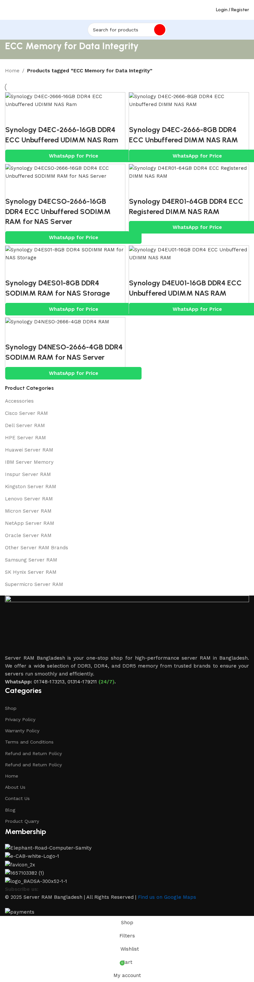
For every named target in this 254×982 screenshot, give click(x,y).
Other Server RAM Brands (36, 548)
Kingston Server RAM (30, 487)
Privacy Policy (20, 719)
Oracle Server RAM (28, 535)
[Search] (159, 29)
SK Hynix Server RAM (31, 572)
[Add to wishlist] (50, 116)
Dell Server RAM (25, 425)
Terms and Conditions (29, 742)
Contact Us (17, 798)
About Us (15, 787)
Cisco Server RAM (26, 413)
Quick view (31, 116)
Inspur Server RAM (28, 474)
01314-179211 (82, 682)
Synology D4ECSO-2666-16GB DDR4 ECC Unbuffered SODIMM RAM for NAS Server (58, 211)
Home (12, 71)
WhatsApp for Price (73, 156)
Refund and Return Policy (33, 753)
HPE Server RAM (25, 438)
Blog (10, 810)
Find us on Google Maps (167, 897)
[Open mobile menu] (8, 10)
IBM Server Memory (29, 462)
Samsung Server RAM (31, 560)
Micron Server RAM (28, 511)
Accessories (19, 401)
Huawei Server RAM (29, 450)
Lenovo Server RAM (29, 499)
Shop (11, 708)
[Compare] (13, 116)
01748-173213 (49, 682)
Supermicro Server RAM (34, 584)
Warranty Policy (22, 730)
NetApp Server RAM (29, 523)
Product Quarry (22, 821)
